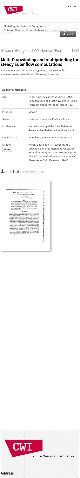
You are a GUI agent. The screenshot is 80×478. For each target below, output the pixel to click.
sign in (73, 6)
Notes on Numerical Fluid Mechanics (25, 30)
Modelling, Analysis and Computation (25, 26)
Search (69, 34)
